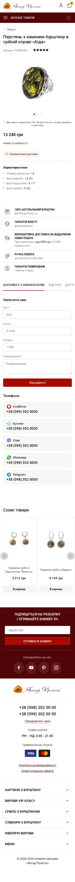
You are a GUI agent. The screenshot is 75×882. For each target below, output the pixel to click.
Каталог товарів (23, 18)
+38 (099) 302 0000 (22, 411)
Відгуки (55, 285)
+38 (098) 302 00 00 (37, 707)
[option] (23, 286)
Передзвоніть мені (37, 721)
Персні (11, 29)
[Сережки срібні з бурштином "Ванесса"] (19, 540)
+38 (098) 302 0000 (22, 428)
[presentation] (4, 556)
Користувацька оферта (37, 771)
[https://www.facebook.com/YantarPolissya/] (19, 668)
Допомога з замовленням (23, 285)
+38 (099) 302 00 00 (37, 714)
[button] (34, 114)
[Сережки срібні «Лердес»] (56, 540)
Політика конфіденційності (37, 765)
